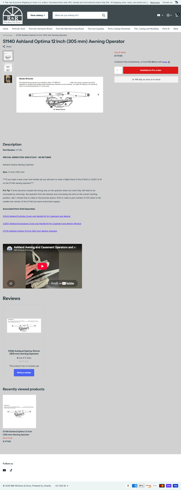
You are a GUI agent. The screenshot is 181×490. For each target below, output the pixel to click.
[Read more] (160, 15)
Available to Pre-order (150, 70)
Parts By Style (18, 28)
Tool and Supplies (96, 28)
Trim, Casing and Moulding (146, 28)
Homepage (7, 35)
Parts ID (166, 28)
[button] (98, 95)
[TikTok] (11, 470)
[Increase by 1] (120, 67)
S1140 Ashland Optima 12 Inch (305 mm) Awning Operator (17, 433)
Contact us (167, 2)
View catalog (36, 15)
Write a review (24, 372)
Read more (155, 2)
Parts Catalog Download (119, 28)
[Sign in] (169, 15)
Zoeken (103, 15)
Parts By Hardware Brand (40, 28)
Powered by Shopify (41, 485)
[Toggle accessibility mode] (176, 2)
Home (5, 28)
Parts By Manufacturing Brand (70, 28)
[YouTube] (4, 470)
